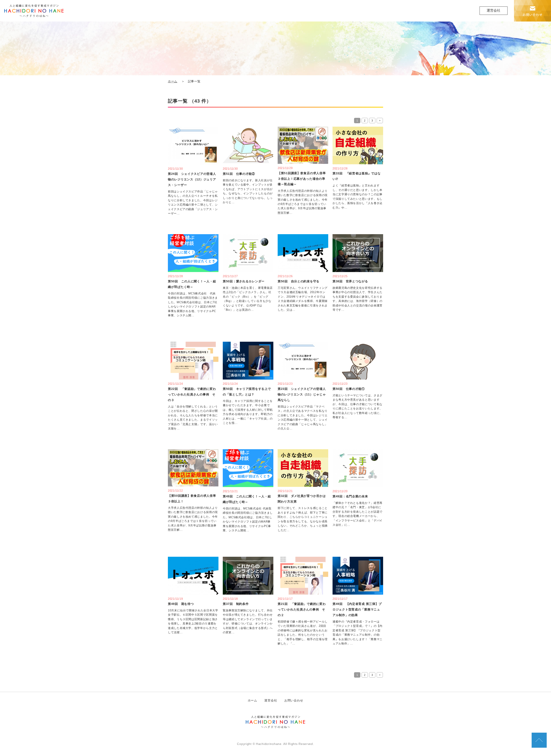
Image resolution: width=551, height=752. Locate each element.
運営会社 (493, 10)
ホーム (172, 81)
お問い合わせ (293, 700)
